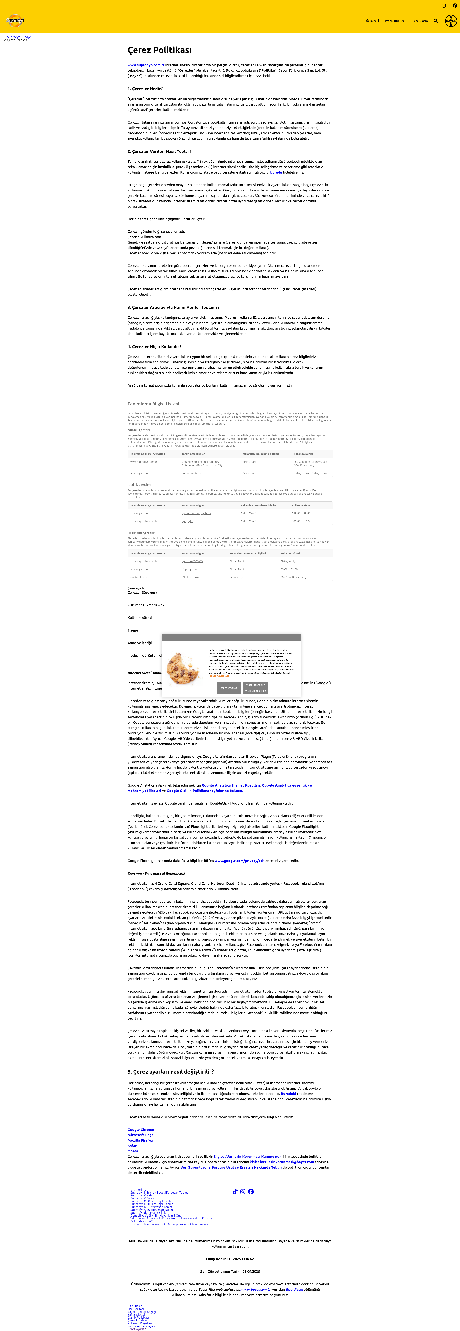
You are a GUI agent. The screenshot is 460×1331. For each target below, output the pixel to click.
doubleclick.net (139, 577)
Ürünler (371, 21)
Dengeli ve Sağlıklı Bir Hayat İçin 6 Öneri (156, 1215)
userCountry (212, 461)
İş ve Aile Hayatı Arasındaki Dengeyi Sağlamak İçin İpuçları (169, 1224)
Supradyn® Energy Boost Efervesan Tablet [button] (159, 1192)
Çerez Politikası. (219, 675)
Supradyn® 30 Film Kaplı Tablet (151, 1201)
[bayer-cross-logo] (451, 21)
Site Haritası (136, 1309)
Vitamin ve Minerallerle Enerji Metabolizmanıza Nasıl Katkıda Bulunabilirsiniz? (171, 1219)
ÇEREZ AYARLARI (229, 688)
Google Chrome (141, 1129)
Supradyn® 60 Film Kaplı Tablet (151, 1204)
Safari (133, 1145)
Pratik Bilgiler (394, 21)
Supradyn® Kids (141, 1195)
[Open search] (436, 20)
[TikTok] (235, 1193)
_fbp (185, 569)
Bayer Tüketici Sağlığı (142, 1312)
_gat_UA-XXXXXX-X (192, 561)
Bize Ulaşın (420, 21)
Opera (133, 1151)
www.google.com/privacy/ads (240, 860)
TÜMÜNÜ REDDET (255, 684)
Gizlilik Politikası (138, 1318)
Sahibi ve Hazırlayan (141, 1326)
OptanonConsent (192, 461)
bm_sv (186, 473)
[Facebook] (455, 5)
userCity (217, 465)
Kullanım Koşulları (140, 1323)
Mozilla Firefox (140, 1140)
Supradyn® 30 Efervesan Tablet (151, 1210)
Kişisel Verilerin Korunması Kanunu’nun (248, 1156)
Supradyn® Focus (142, 1198)
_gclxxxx (206, 513)
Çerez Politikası (138, 1320)
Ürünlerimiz (138, 1190)
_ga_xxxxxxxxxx (191, 513)
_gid (190, 521)
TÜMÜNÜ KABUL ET (255, 691)
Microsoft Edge (141, 1135)
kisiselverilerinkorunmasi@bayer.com (282, 1161)
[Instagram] (444, 5)
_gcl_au (193, 569)
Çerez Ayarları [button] (137, 1329)
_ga (184, 521)
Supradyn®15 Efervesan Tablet (151, 1207)
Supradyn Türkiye (19, 37)
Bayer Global (136, 1315)
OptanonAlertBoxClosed (196, 465)
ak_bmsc (196, 473)
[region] (231, 665)
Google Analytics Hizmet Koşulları (231, 785)
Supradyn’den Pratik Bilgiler (149, 1213)
